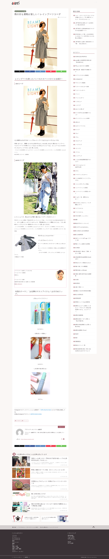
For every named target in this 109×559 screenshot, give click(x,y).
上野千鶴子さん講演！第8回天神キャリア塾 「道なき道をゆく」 (84, 42)
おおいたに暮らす (79, 109)
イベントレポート (79, 97)
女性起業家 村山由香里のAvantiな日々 (83, 258)
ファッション (25, 420)
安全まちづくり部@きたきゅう (83, 262)
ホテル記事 (70, 543)
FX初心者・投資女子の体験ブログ (83, 70)
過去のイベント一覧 (80, 345)
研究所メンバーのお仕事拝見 (82, 302)
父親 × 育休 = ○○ (79, 287)
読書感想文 (78, 341)
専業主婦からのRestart (81, 270)
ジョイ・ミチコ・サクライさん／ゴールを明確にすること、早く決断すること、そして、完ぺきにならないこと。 (84, 17)
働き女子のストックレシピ (82, 223)
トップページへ (72, 539)
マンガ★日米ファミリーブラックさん (83, 179)
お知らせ (77, 122)
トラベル (77, 152)
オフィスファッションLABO (20, 11)
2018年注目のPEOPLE (81, 56)
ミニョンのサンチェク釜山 (82, 184)
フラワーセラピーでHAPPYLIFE (80, 166)
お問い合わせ (71, 538)
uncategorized (78, 79)
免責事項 (26, 557)
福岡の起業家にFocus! (81, 330)
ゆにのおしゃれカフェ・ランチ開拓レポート (83, 203)
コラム (77, 137)
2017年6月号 (18, 420)
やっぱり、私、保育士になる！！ (82, 198)
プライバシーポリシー (17, 557)
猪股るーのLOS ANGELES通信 (83, 290)
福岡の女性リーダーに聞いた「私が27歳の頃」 (82, 319)
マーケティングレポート (81, 174)
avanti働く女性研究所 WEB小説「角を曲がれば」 (83, 61)
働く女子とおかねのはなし (82, 227)
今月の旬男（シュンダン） (82, 215)
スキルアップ (78, 140)
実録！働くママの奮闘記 (81, 266)
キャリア (77, 129)
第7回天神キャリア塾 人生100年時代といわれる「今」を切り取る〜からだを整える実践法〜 (84, 36)
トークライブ (78, 144)
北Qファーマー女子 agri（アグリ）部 (83, 239)
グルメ (77, 133)
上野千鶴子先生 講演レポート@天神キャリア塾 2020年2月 (84, 23)
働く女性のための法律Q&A (82, 230)
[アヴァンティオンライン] (15, 4)
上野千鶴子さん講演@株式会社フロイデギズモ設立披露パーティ (84, 29)
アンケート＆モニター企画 (82, 86)
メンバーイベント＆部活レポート (83, 192)
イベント (77, 94)
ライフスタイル (79, 208)
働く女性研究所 (79, 234)
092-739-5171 (19, 284)
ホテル (77, 170)
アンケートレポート (80, 90)
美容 (76, 337)
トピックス (78, 148)
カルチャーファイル (80, 126)
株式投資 (77, 283)
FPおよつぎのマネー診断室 (82, 66)
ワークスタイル (79, 212)
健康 (76, 219)
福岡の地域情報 (79, 315)
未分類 (77, 279)
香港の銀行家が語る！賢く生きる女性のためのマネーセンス (83, 349)
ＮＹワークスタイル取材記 (82, 75)
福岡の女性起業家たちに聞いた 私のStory (83, 325)
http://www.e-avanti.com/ (27, 439)
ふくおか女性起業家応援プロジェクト (83, 160)
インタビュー (78, 101)
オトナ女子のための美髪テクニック (83, 113)
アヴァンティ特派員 (80, 82)
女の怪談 (77, 247)
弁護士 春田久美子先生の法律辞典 (83, 275)
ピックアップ (78, 155)
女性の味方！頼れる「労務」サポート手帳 (83, 252)
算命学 (77, 334)
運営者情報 (70, 535)
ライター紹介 (71, 536)
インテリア (78, 105)
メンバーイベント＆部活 (81, 187)
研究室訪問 (78, 298)
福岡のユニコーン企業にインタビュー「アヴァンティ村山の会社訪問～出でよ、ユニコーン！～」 (83, 308)
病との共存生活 (79, 294)
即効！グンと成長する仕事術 (82, 244)
